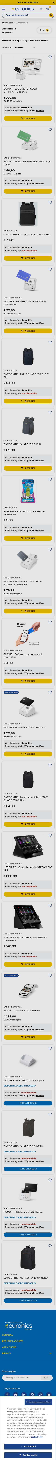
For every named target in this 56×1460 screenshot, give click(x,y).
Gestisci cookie (30, 1455)
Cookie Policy (37, 1437)
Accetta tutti (30, 1446)
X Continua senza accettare (38, 1402)
